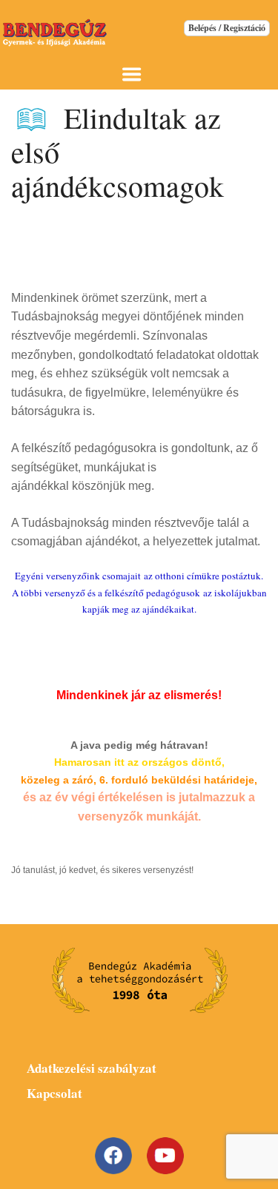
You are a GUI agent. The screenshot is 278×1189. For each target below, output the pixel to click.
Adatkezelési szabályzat (91, 1068)
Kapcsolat (54, 1093)
